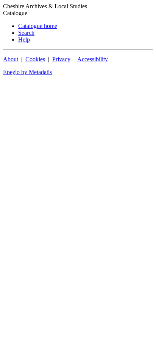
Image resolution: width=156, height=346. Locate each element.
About (10, 59)
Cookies (35, 59)
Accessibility (92, 59)
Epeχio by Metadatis (27, 72)
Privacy (61, 59)
